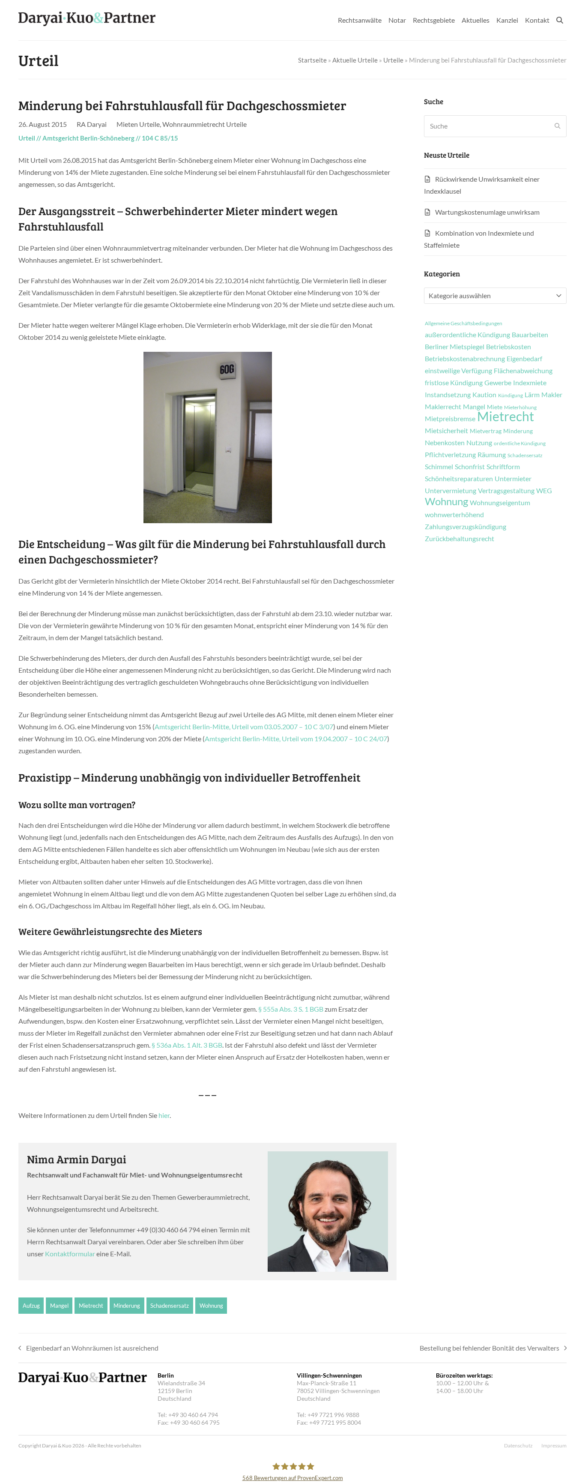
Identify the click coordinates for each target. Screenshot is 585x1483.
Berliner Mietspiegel (454, 346)
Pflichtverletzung (450, 454)
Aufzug (31, 1305)
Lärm (532, 394)
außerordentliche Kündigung (467, 334)
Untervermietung (450, 490)
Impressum (554, 1445)
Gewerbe (497, 382)
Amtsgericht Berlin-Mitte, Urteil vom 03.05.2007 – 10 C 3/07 (244, 726)
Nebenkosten (445, 442)
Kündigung (510, 395)
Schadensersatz (169, 1305)
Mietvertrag (485, 431)
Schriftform (503, 466)
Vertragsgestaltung (506, 490)
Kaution (484, 394)
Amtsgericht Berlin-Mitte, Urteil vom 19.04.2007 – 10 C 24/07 (296, 738)
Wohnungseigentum (500, 502)
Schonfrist (470, 466)
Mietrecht (91, 1305)
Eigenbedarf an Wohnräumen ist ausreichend (88, 1349)
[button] (560, 20)
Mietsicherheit (446, 430)
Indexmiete (529, 382)
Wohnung (211, 1305)
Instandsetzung (448, 394)
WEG (544, 490)
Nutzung (479, 442)
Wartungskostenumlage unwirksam (487, 212)
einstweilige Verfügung (458, 370)
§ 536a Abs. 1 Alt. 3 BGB (187, 1045)
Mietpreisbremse (450, 418)
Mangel (59, 1305)
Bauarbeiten (530, 334)
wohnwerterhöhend (454, 514)
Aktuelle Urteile (355, 60)
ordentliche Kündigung (520, 443)
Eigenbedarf (524, 358)
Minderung (126, 1305)
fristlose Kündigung (454, 382)
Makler (551, 394)
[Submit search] (558, 126)
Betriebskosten (508, 346)
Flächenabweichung (523, 370)
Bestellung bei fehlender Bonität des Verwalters (489, 1349)
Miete (494, 407)
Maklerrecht (443, 406)
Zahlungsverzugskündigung (465, 526)
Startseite (312, 60)
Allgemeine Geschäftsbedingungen (463, 323)
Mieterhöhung (520, 407)
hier (164, 1115)
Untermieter (513, 478)
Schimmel (439, 466)
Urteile (393, 60)
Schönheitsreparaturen (459, 478)
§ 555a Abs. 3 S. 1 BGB (290, 1009)
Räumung (492, 454)
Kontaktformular (70, 1253)
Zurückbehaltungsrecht (459, 538)
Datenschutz (518, 1445)
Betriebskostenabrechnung (465, 358)
